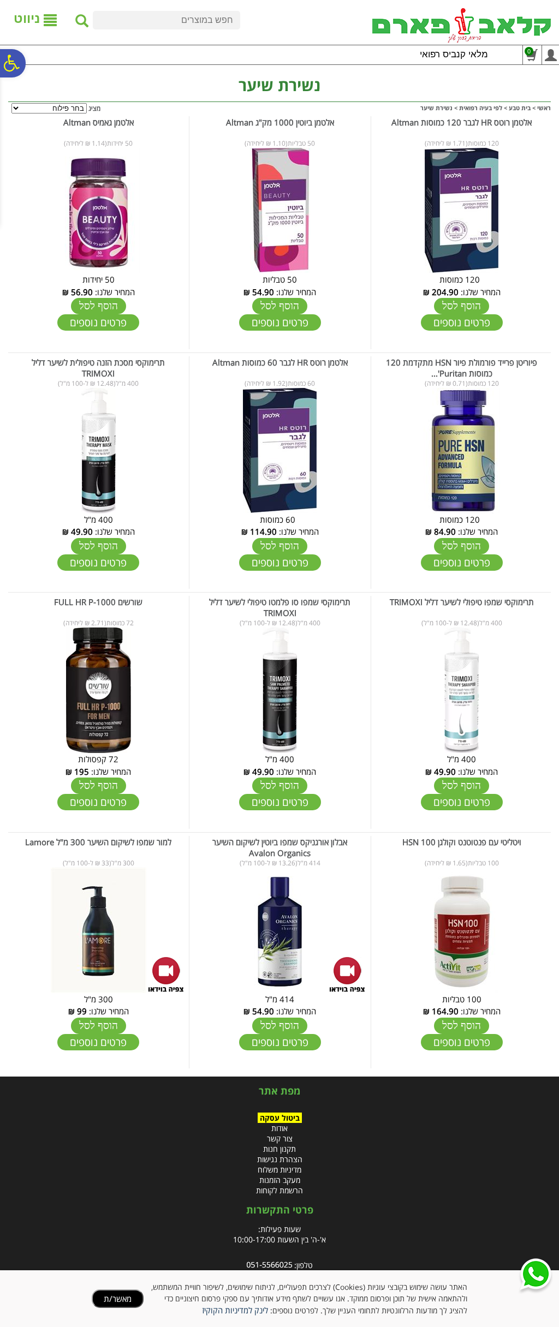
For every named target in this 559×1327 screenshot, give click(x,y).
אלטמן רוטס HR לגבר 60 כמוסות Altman (280, 362)
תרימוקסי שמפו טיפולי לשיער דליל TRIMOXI (462, 601)
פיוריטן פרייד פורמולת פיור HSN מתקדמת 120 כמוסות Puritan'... (461, 368)
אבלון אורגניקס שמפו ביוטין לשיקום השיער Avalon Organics (279, 847)
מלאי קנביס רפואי (454, 54)
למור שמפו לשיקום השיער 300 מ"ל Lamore (98, 841)
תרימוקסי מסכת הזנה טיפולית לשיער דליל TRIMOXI (98, 368)
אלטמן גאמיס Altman (98, 122)
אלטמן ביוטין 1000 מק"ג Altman (280, 122)
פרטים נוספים (461, 322)
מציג (94, 108)
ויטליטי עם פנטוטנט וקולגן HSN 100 (461, 841)
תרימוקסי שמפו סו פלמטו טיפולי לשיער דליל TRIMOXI (279, 607)
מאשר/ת (118, 1298)
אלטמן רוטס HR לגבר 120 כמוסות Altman (461, 122)
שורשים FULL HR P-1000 (98, 601)
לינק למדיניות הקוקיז (235, 1310)
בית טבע (520, 108)
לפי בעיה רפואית (480, 108)
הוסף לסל (461, 306)
